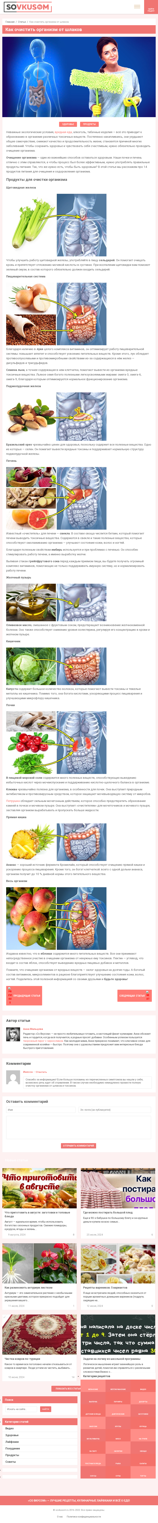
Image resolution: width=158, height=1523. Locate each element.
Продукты (89, 124)
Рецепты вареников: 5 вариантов (105, 1287)
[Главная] (27, 7)
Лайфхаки (12, 1441)
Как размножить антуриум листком (28, 1287)
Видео (9, 1428)
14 (73, 1377)
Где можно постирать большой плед (108, 1212)
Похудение (12, 1448)
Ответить (41, 1072)
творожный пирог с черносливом (43, 1040)
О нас (60, 1516)
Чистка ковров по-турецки (22, 1358)
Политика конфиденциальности (84, 1516)
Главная (10, 21)
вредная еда (63, 132)
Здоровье (68, 124)
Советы (10, 1461)
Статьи (22, 21)
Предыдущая (26, 995)
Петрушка (13, 801)
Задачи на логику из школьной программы (111, 1358)
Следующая (132, 995)
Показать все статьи (68, 1388)
